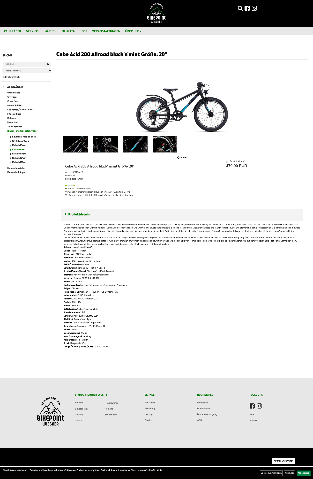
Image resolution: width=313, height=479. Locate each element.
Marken (51, 31)
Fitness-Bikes (14, 114)
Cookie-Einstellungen (271, 473)
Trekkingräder (14, 126)
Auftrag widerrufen (283, 461)
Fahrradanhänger (16, 172)
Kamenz (109, 409)
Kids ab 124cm (19, 158)
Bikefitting (150, 408)
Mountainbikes (14, 105)
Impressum (202, 402)
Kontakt (254, 420)
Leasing (149, 414)
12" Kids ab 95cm (20, 141)
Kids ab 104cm (19, 145)
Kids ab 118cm (19, 153)
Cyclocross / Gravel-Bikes (20, 109)
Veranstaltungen (106, 31)
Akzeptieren (304, 473)
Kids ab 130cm (19, 162)
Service (32, 31)
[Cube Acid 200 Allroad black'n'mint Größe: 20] (75, 144)
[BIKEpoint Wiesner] (156, 13)
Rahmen (11, 118)
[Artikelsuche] (240, 9)
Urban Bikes (13, 92)
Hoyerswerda (112, 403)
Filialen (67, 31)
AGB (199, 420)
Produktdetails (79, 214)
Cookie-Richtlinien (154, 470)
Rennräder (13, 122)
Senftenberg (111, 414)
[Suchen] (48, 64)
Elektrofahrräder (16, 168)
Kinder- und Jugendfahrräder (22, 131)
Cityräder (12, 97)
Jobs (83, 31)
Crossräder (13, 101)
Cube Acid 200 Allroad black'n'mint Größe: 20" (111, 54)
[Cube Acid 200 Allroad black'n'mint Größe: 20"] (182, 101)
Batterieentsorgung (207, 414)
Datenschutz (203, 408)
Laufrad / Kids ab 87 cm (24, 136)
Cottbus (79, 414)
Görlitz (78, 420)
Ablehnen (289, 473)
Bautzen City (81, 409)
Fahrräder (12, 31)
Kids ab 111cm (18, 149)
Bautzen (79, 402)
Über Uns (132, 31)
